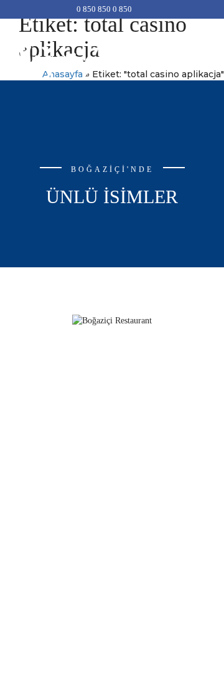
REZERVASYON (112, 485)
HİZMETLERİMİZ (112, 466)
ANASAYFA (112, 429)
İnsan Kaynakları (112, 503)
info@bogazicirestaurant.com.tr (112, 382)
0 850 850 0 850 (104, 9)
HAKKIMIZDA (112, 447)
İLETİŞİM (112, 522)
